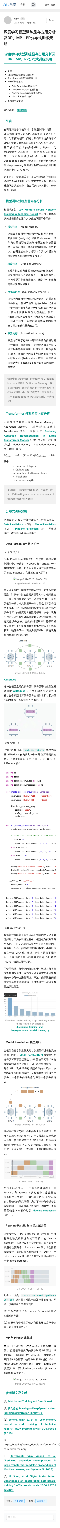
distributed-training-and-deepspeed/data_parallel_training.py (30, 1029)
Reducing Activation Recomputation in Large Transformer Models (30, 436)
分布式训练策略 (15, 81)
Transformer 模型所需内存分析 (23, 78)
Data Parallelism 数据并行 (24, 86)
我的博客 (22, 109)
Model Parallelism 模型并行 (25, 89)
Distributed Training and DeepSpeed (30, 1401)
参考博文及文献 (15, 101)
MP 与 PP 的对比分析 (22, 96)
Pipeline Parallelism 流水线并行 (27, 93)
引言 (10, 71)
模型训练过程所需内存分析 (21, 74)
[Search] (33, 4)
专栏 (22, 4)
